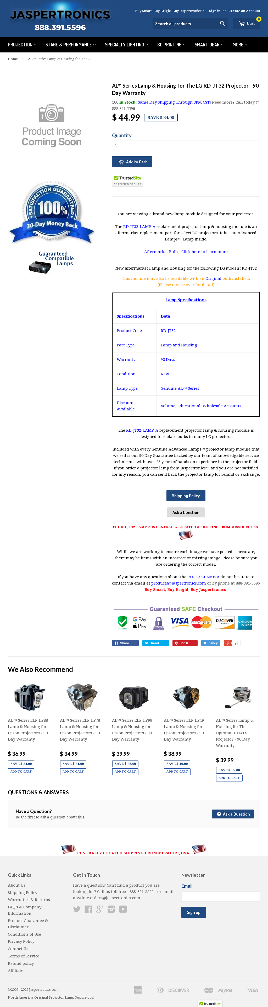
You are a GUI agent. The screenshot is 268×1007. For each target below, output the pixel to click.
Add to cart (21, 771)
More (238, 44)
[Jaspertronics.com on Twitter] (77, 911)
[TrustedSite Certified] (127, 180)
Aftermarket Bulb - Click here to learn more (186, 251)
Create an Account (244, 11)
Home (13, 59)
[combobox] (190, 23)
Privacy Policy (21, 941)
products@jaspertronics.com (178, 583)
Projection (21, 44)
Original (213, 278)
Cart (253, 22)
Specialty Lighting (125, 44)
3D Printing (170, 44)
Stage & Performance (69, 44)
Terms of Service (23, 956)
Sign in (214, 11)
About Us (16, 885)
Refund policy (21, 963)
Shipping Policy (186, 495)
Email (187, 886)
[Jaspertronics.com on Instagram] (111, 911)
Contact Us (18, 948)
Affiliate (15, 970)
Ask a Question (185, 512)
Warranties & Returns (29, 899)
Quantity (122, 135)
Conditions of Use (24, 934)
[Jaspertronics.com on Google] (100, 911)
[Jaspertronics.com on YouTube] (123, 911)
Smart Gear (208, 44)
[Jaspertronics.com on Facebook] (88, 911)
